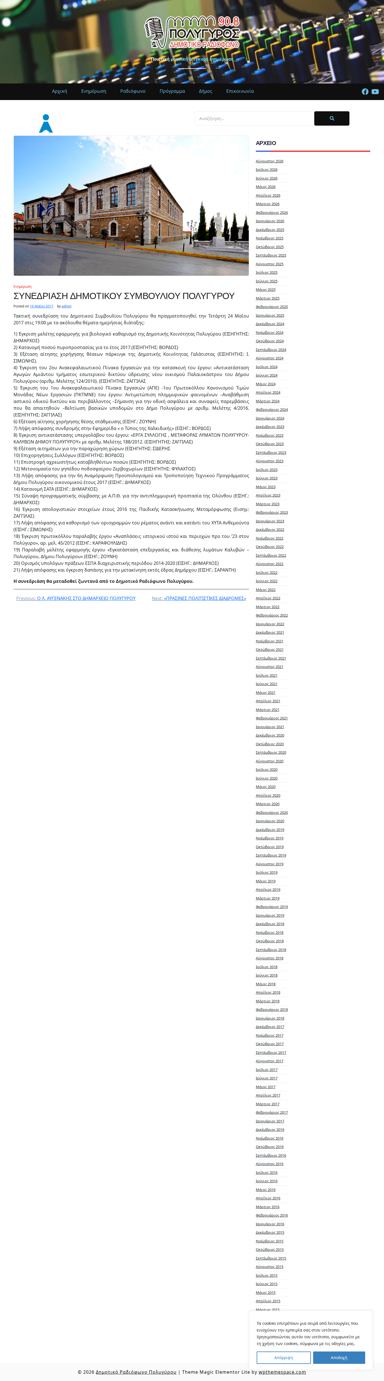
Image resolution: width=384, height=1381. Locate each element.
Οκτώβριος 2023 (270, 443)
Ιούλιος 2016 (266, 1172)
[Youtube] (375, 91)
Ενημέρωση (22, 286)
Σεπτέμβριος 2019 (271, 855)
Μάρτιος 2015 (267, 1309)
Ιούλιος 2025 (266, 272)
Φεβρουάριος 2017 (272, 1112)
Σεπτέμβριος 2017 (271, 1052)
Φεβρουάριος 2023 (272, 512)
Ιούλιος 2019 (266, 872)
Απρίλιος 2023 (268, 495)
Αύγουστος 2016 (269, 1163)
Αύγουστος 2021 (269, 666)
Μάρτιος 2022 (267, 606)
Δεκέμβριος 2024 (270, 323)
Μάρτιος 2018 (267, 1001)
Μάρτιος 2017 (267, 1103)
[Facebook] (365, 91)
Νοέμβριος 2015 (269, 1241)
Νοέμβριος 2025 (269, 238)
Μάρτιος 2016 (267, 1206)
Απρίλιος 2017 (268, 1095)
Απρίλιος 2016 (268, 1198)
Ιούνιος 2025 (266, 281)
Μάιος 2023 (265, 486)
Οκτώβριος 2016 (270, 1146)
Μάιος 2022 (265, 589)
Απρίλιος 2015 (268, 1300)
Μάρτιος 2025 (267, 298)
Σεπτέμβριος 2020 (271, 752)
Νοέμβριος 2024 (269, 332)
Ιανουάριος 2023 (270, 521)
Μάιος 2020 (265, 786)
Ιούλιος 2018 (266, 966)
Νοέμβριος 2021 (269, 641)
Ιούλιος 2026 (266, 169)
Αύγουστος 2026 (269, 161)
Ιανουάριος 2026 (270, 220)
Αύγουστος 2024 (269, 358)
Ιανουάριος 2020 (270, 820)
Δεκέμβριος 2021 (270, 632)
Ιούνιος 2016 (266, 1180)
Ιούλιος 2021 (266, 675)
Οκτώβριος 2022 (270, 546)
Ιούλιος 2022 (266, 572)
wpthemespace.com (282, 1372)
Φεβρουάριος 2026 (272, 212)
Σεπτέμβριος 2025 (271, 255)
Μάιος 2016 (265, 1189)
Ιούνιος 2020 (266, 778)
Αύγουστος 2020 (269, 761)
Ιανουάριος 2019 (270, 915)
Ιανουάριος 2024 (270, 418)
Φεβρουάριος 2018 (272, 1009)
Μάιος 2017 (265, 1086)
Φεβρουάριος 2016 (272, 1215)
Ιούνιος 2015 (266, 1283)
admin (66, 306)
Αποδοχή (339, 1357)
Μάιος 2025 (265, 289)
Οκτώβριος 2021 (270, 649)
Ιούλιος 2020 (266, 769)
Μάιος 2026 (265, 186)
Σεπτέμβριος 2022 (271, 555)
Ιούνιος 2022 (266, 580)
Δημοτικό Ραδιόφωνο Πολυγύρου (136, 1372)
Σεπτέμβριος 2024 (271, 349)
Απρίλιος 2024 (268, 392)
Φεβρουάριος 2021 (272, 718)
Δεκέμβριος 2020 (270, 735)
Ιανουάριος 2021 (270, 726)
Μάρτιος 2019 (267, 898)
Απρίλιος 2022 (268, 598)
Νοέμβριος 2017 (269, 1035)
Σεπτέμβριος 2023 (271, 452)
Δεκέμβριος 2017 (270, 1026)
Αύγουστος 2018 (269, 958)
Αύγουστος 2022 (269, 563)
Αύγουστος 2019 (269, 863)
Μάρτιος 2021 (267, 709)
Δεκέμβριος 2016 (270, 1129)
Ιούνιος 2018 (266, 975)
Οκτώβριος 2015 (270, 1249)
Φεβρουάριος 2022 (272, 615)
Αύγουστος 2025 (269, 263)
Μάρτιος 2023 (267, 503)
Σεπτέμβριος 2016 (271, 1155)
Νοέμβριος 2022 (269, 538)
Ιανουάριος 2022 (270, 623)
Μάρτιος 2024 (267, 401)
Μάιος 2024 (265, 383)
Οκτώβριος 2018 (270, 940)
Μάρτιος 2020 (267, 803)
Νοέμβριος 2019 (269, 838)
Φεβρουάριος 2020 (272, 812)
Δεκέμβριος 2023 (270, 426)
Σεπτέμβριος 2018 (271, 949)
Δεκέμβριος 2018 (270, 923)
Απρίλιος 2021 (268, 700)
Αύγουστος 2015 (269, 1266)
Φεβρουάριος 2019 (272, 906)
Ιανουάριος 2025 (270, 315)
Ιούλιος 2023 (266, 469)
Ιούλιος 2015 (266, 1275)
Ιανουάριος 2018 (270, 1018)
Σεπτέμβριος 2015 (271, 1258)
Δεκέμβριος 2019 (270, 829)
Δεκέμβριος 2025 (270, 229)
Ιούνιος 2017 (266, 1078)
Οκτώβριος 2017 (270, 1043)
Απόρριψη (283, 1357)
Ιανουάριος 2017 (270, 1121)
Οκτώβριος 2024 (270, 340)
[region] (311, 1340)
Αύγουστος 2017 (269, 1060)
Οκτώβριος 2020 (270, 743)
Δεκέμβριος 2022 (270, 529)
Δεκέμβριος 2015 (270, 1232)
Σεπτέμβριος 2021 (271, 658)
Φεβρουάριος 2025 (272, 306)
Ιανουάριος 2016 (270, 1223)
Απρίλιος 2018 (268, 992)
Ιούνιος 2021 (266, 683)
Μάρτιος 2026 (267, 203)
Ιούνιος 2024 (266, 375)
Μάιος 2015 (265, 1292)
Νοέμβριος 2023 (269, 435)
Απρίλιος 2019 (268, 889)
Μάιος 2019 (265, 881)
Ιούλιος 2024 (266, 366)
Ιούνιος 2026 (266, 178)
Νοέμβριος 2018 (269, 932)
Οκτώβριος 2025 (270, 246)
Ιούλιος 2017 (266, 1069)
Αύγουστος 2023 (269, 460)
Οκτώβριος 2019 (270, 846)
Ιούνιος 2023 (266, 478)
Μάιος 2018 (265, 983)
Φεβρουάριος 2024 (272, 409)
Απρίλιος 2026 (268, 195)
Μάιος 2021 (265, 692)
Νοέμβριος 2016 (269, 1138)
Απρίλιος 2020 (268, 795)
